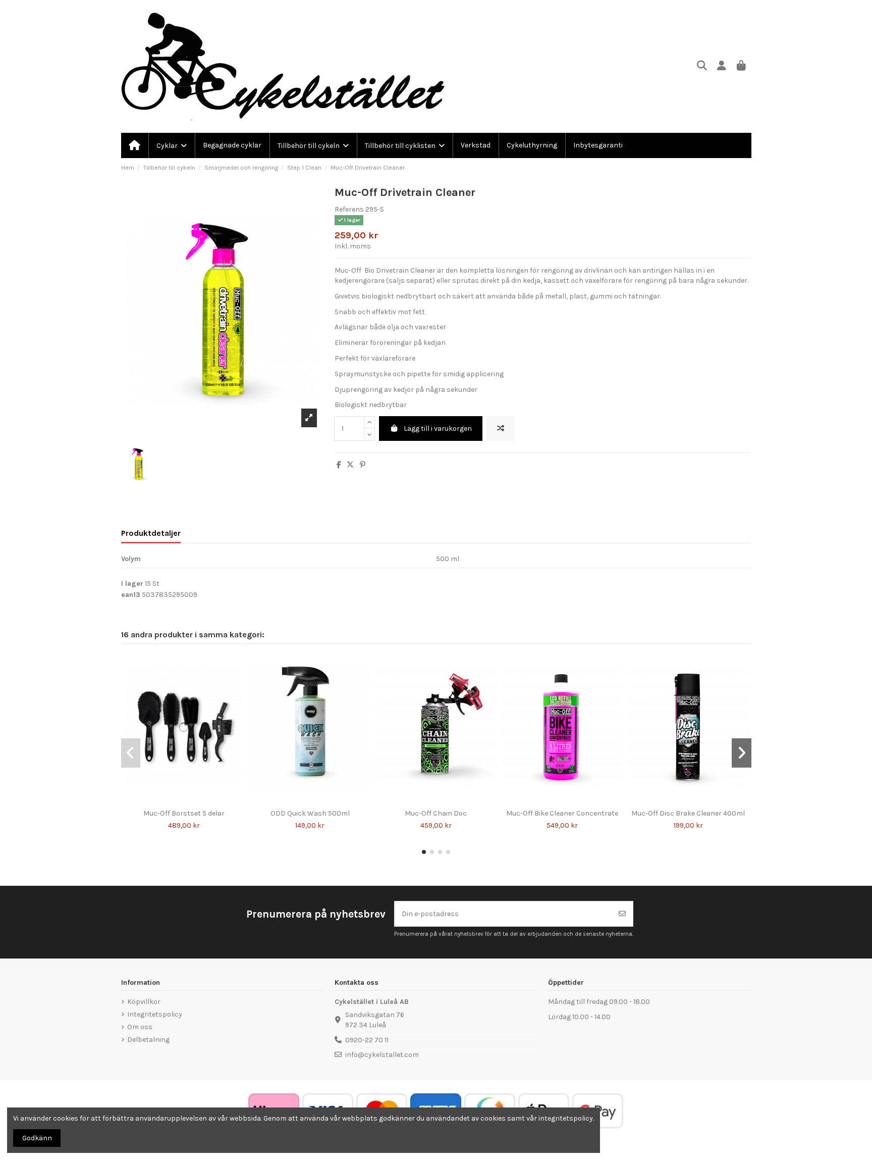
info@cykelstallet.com (382, 1054)
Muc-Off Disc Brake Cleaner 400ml (688, 813)
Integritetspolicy (154, 1014)
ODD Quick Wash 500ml (310, 813)
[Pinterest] (362, 465)
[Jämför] (176, 801)
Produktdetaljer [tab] (151, 533)
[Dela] (339, 465)
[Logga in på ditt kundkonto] (722, 66)
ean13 (130, 594)
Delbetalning (148, 1039)
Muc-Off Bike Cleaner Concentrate (562, 813)
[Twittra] (350, 465)
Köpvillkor (143, 1001)
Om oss (139, 1027)
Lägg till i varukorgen (438, 428)
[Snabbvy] (190, 801)
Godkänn (37, 1138)
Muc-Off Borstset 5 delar (184, 813)
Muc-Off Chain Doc (436, 813)
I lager (132, 583)
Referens (349, 209)
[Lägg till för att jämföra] (500, 428)
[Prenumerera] (622, 913)
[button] (424, 852)
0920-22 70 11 (367, 1040)
